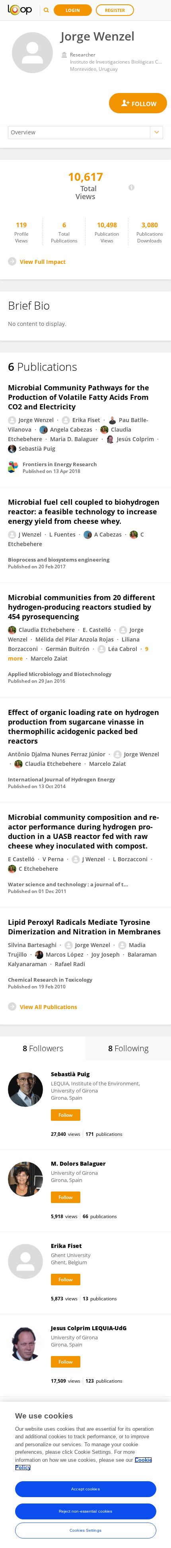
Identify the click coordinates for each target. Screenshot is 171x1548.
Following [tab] (128, 1048)
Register (115, 10)
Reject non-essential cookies (86, 1511)
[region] (85, 1475)
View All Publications (48, 1007)
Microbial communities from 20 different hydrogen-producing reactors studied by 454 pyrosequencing (81, 607)
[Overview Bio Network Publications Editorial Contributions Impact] (85, 132)
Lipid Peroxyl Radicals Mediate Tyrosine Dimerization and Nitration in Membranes (84, 926)
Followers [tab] (43, 1048)
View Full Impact (43, 261)
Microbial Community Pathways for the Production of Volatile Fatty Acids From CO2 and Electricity (78, 397)
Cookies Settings (85, 1530)
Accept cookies (85, 1489)
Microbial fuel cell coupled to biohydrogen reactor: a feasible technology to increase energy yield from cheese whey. (83, 511)
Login (73, 10)
